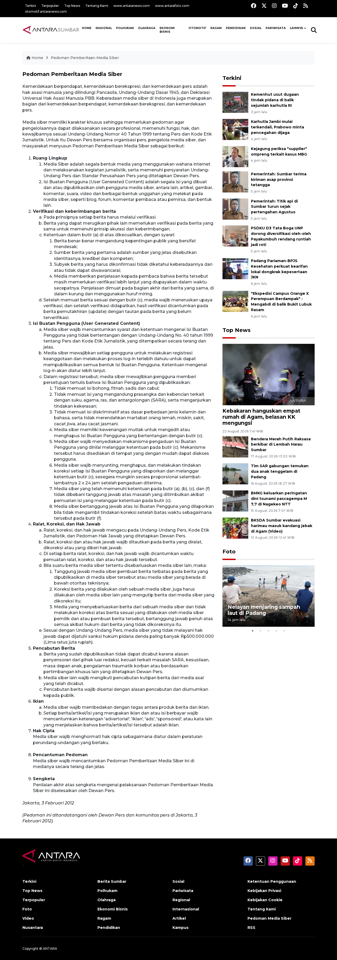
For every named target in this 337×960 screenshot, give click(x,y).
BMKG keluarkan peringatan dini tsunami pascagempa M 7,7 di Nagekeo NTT (279, 498)
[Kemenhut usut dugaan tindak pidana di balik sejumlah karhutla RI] (235, 102)
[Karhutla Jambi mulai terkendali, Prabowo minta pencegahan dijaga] (235, 129)
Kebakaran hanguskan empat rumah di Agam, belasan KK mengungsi (261, 417)
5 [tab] (284, 630)
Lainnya (296, 28)
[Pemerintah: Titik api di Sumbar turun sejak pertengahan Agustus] (235, 208)
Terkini (30, 6)
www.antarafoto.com (172, 6)
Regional (181, 900)
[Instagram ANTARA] (274, 5)
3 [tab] (268, 630)
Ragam (216, 28)
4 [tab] (276, 630)
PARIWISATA (276, 28)
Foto (229, 551)
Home (37, 57)
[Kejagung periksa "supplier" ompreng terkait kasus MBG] (235, 156)
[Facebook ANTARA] (253, 5)
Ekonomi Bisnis (167, 30)
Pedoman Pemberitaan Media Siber (85, 57)
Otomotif (197, 28)
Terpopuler (50, 6)
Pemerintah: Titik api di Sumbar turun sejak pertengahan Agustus (274, 207)
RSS (251, 927)
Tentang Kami (96, 6)
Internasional (185, 909)
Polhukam (125, 28)
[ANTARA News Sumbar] (51, 30)
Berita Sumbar (111, 881)
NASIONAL (104, 28)
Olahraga (146, 28)
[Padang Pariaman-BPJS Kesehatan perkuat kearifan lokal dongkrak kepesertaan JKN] (235, 268)
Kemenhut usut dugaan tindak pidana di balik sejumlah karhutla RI (275, 100)
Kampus (180, 927)
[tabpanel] (268, 596)
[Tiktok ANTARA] (295, 5)
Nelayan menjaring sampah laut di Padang (264, 610)
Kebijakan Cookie (265, 900)
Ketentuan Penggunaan (271, 881)
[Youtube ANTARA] (285, 5)
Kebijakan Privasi (264, 890)
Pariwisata (182, 890)
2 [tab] (260, 630)
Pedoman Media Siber (269, 918)
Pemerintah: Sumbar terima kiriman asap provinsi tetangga (278, 179)
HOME (86, 28)
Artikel (179, 918)
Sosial (178, 881)
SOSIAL (255, 28)
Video (28, 918)
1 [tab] (252, 630)
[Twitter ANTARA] (264, 5)
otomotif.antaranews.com (46, 11)
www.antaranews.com (131, 6)
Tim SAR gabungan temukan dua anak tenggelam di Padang (280, 471)
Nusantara (32, 927)
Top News (72, 6)
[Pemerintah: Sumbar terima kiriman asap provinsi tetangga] (235, 181)
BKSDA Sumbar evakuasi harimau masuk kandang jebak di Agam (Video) (281, 526)
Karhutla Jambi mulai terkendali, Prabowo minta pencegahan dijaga (277, 127)
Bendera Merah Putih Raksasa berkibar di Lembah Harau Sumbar (281, 444)
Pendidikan (236, 28)
